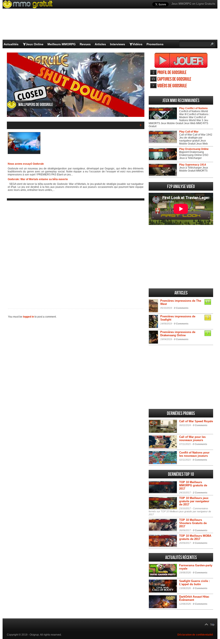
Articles (100, 44)
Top (212, 624)
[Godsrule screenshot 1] (24, 153)
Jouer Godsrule (181, 60)
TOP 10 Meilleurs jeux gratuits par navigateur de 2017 (194, 501)
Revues (85, 44)
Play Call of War (189, 131)
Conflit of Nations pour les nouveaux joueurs (194, 454)
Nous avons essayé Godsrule (26, 163)
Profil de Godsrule (171, 72)
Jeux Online (34, 44)
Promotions (155, 44)
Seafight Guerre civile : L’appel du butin (194, 582)
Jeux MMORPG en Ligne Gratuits (193, 3)
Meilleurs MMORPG (61, 44)
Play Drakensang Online (194, 149)
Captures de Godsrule (174, 79)
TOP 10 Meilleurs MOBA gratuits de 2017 (195, 537)
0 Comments (181, 308)
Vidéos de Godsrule (172, 86)
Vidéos (137, 44)
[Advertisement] (75, 251)
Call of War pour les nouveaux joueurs (192, 438)
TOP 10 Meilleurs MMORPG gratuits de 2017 (193, 485)
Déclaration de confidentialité (195, 634)
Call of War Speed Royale (196, 421)
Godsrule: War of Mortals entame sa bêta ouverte (38, 179)
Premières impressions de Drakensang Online (177, 333)
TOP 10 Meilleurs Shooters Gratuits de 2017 (193, 523)
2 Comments (200, 492)
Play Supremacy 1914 (192, 164)
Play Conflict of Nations (193, 108)
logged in (28, 316)
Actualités (11, 44)
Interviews (117, 44)
